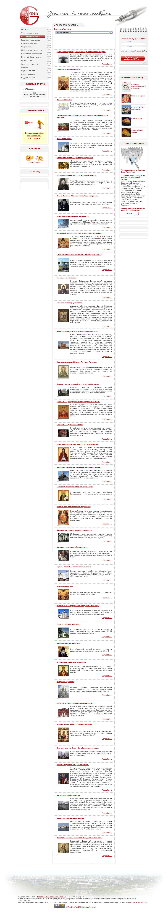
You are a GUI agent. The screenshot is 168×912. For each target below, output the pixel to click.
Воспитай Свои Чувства (31, 57)
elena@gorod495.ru (140, 902)
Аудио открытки (28, 74)
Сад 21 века (26, 47)
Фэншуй (24, 67)
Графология (26, 60)
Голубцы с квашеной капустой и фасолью (138, 86)
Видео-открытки (28, 77)
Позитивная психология (31, 54)
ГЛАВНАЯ (25, 29)
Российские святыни (30, 37)
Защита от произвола (30, 40)
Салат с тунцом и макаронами (137, 108)
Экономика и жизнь (29, 33)
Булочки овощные (138, 96)
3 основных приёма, (34, 133)
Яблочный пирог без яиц (137, 131)
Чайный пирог (136, 119)
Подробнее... (107, 64)
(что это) (138, 51)
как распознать (34, 136)
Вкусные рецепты (28, 71)
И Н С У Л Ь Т (34, 138)
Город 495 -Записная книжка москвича (51, 897)
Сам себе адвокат (29, 43)
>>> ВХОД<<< (34, 162)
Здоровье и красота (29, 64)
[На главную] (29, 25)
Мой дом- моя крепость (31, 50)
